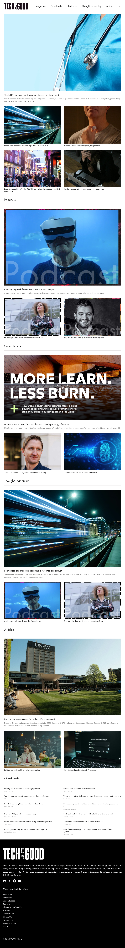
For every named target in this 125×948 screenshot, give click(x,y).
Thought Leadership (91, 6)
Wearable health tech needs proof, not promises (82, 145)
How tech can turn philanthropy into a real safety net (23, 804)
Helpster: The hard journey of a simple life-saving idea (84, 337)
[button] (120, 6)
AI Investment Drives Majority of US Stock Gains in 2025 (84, 821)
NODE (5, 926)
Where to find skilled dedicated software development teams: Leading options (92, 796)
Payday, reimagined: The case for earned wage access (84, 189)
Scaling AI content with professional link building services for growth (88, 814)
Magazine (41, 6)
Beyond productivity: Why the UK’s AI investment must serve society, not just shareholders (32, 190)
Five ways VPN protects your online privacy (20, 814)
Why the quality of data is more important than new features (26, 796)
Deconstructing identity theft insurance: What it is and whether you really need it (91, 805)
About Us (7, 917)
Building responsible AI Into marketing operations (22, 770)
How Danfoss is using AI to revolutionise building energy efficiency (36, 424)
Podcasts (72, 6)
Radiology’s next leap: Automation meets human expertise (25, 829)
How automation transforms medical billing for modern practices (28, 821)
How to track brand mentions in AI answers (80, 770)
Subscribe (7, 894)
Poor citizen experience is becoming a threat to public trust (26, 145)
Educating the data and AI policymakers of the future (23, 337)
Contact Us (8, 920)
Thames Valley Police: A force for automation (81, 472)
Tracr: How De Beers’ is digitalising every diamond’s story (25, 472)
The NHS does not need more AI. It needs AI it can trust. (31, 95)
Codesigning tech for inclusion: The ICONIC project (29, 289)
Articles (110, 6)
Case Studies (57, 6)
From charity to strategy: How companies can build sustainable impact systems (89, 830)
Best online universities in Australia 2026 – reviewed (29, 719)
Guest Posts (8, 913)
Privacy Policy (9, 923)
